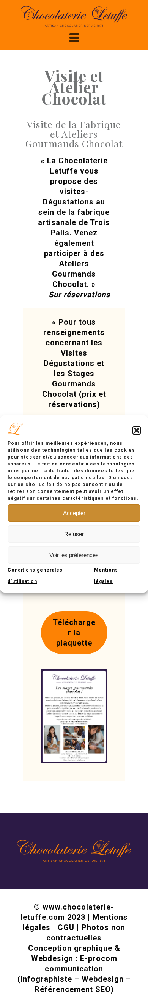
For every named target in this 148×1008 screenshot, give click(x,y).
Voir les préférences (74, 555)
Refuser (74, 534)
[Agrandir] (97, 679)
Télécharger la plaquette (74, 632)
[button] (136, 430)
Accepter (74, 513)
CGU (66, 927)
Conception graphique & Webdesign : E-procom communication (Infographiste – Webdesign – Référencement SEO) (74, 969)
